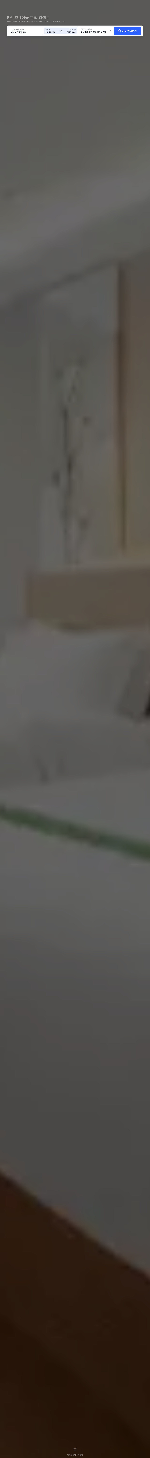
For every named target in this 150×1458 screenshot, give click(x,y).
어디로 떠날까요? (17, 29)
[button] (134, 4)
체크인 (47, 29)
